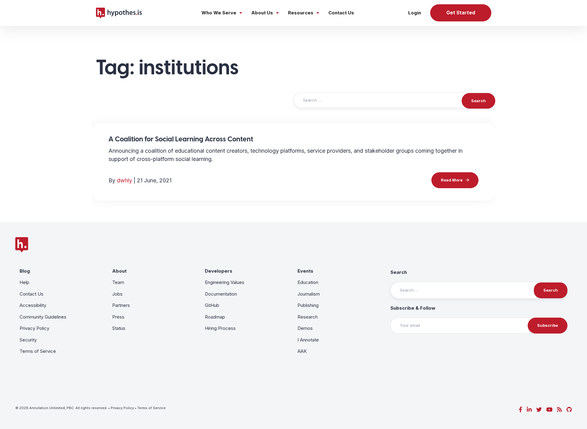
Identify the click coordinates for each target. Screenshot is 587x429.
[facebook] (520, 409)
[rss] (559, 409)
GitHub (212, 305)
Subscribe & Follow (412, 308)
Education (307, 282)
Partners (121, 305)
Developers (218, 271)
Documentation (221, 294)
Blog (25, 271)
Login (414, 13)
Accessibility (33, 305)
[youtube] (549, 409)
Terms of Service (38, 351)
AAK (302, 351)
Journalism (308, 294)
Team (118, 282)
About (119, 271)
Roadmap (215, 317)
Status (118, 328)
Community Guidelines (43, 317)
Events (305, 271)
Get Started (460, 13)
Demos (305, 328)
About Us (262, 13)
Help (24, 282)
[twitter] (539, 409)
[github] (569, 409)
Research (307, 317)
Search (398, 272)
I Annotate (308, 340)
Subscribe (547, 325)
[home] (119, 13)
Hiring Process (220, 328)
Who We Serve (218, 13)
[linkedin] (529, 409)
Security (28, 340)
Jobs (117, 294)
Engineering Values (224, 282)
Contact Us (341, 13)
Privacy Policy (34, 328)
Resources (300, 13)
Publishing (308, 305)
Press (118, 317)
